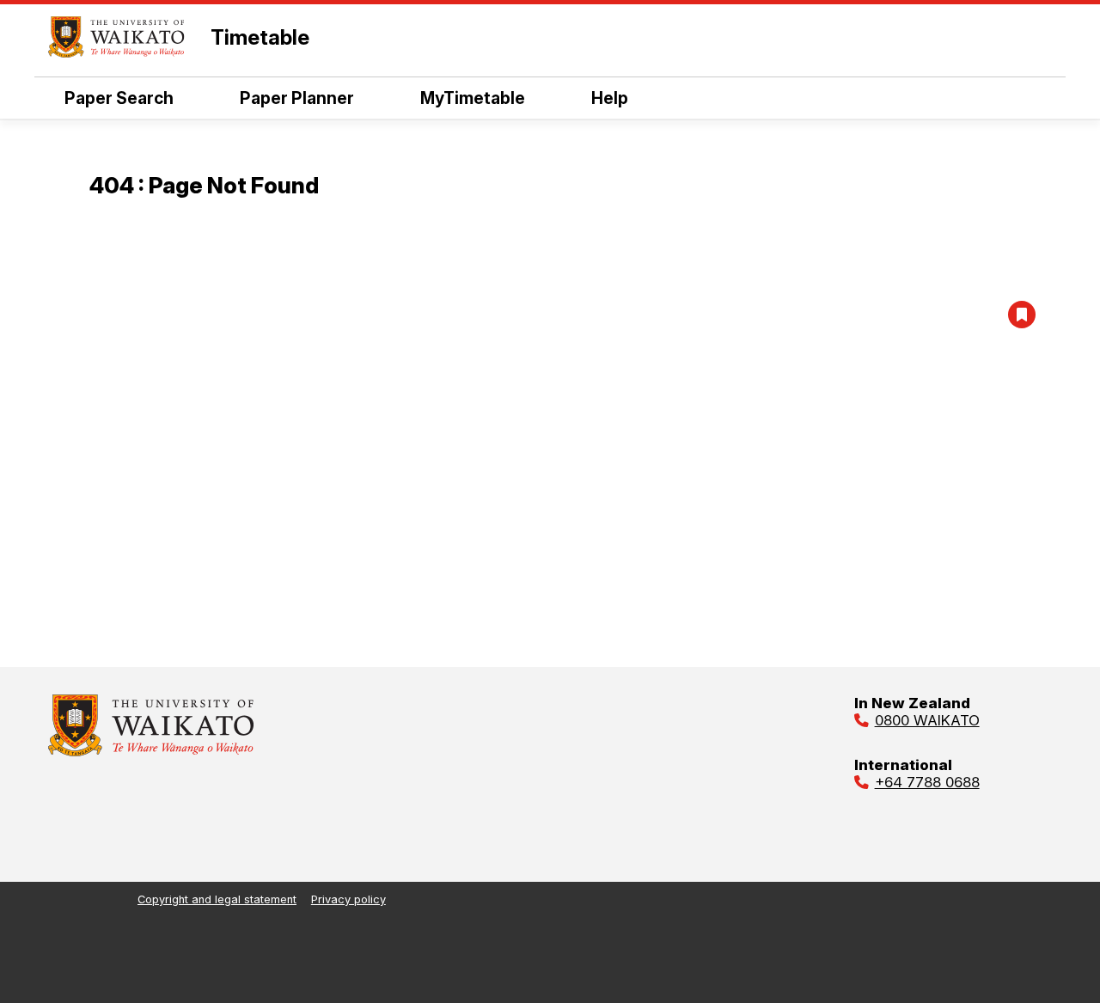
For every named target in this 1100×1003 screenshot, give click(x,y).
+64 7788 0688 (927, 782)
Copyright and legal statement (217, 899)
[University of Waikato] (151, 751)
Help (609, 98)
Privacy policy (348, 899)
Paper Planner (297, 98)
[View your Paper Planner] (1022, 314)
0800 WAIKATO (927, 720)
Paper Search (119, 98)
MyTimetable (472, 98)
